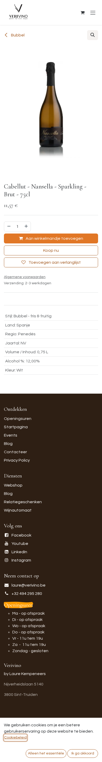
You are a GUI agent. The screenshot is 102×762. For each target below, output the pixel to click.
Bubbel (17, 35)
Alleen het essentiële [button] (46, 753)
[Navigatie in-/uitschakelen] (93, 12)
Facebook (21, 535)
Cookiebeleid (15, 737)
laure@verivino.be (29, 585)
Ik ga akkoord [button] (82, 753)
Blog (8, 444)
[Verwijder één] (8, 226)
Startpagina (16, 427)
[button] (92, 35)
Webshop (13, 485)
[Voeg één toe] (26, 226)
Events (10, 435)
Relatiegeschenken (23, 502)
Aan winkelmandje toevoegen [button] (54, 238)
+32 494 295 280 (27, 593)
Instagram (21, 560)
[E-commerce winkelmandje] (82, 12)
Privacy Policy (17, 460)
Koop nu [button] (51, 250)
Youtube (20, 543)
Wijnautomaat (18, 510)
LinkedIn (19, 552)
